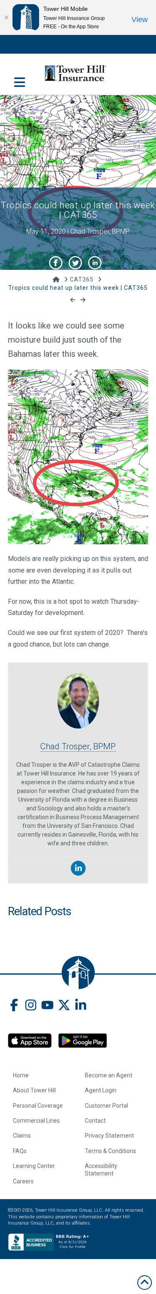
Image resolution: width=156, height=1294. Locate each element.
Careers (23, 1181)
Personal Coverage (38, 1105)
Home (21, 1075)
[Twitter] (64, 1006)
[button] (19, 77)
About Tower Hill (34, 1090)
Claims (22, 1135)
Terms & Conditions (110, 1151)
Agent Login (100, 1090)
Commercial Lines (36, 1120)
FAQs (20, 1151)
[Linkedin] (78, 868)
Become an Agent (108, 1075)
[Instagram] (31, 1006)
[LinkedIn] (80, 1006)
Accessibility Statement (101, 1170)
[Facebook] (14, 1006)
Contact (95, 1120)
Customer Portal (106, 1105)
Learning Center (34, 1166)
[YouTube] (47, 1006)
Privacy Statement (109, 1135)
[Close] (6, 17)
